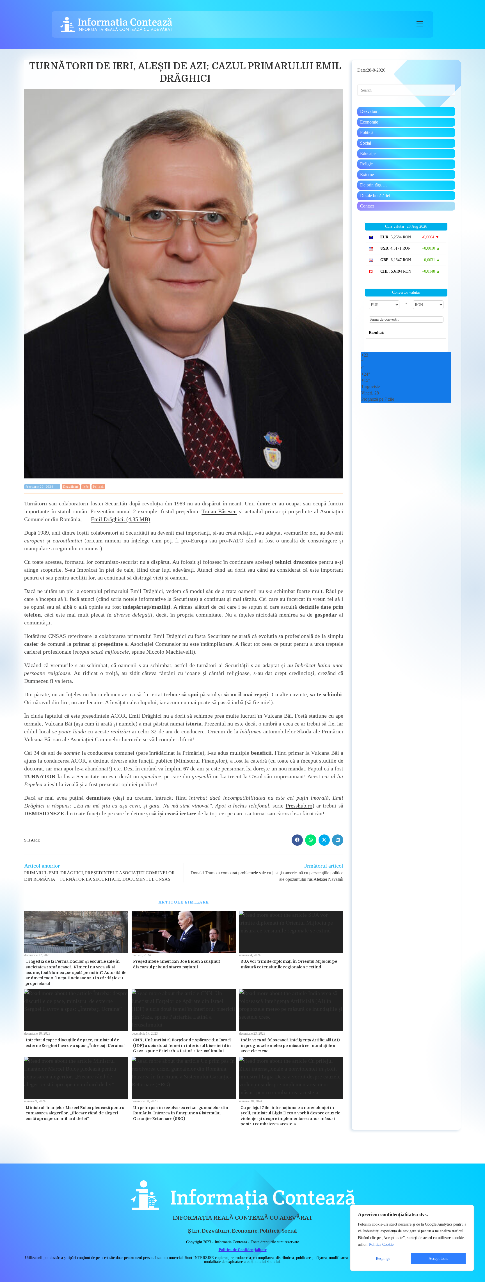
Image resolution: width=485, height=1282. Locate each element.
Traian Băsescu (219, 511)
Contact (367, 206)
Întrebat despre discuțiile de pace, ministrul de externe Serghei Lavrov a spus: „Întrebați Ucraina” (75, 1043)
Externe (367, 174)
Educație (368, 153)
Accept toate (438, 1258)
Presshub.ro (299, 805)
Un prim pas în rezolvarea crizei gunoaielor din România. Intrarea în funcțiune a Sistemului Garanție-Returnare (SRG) (180, 1113)
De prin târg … (373, 185)
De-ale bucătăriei (375, 195)
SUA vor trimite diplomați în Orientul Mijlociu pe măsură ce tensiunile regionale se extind (289, 964)
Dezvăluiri (70, 486)
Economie (369, 122)
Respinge (383, 1258)
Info (86, 486)
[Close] (468, 1209)
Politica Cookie (381, 1244)
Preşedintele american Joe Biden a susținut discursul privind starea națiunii (176, 964)
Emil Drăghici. (108, 519)
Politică (98, 486)
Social (365, 143)
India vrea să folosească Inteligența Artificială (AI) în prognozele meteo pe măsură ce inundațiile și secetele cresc (290, 1045)
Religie (366, 163)
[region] (412, 1238)
